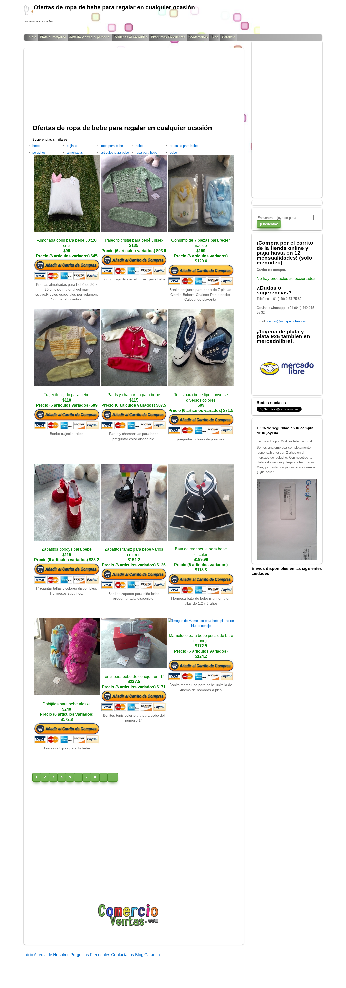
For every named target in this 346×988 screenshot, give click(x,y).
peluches (39, 152)
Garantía (228, 37)
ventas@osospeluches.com (287, 321)
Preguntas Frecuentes (168, 37)
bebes (36, 146)
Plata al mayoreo (53, 37)
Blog (215, 37)
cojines (72, 146)
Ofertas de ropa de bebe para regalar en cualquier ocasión (122, 128)
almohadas (75, 152)
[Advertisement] (133, 88)
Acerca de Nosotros (52, 955)
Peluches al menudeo (131, 37)
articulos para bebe (115, 152)
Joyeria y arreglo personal (89, 37)
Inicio (32, 37)
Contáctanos (198, 37)
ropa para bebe (112, 146)
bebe (139, 146)
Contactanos (123, 955)
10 (112, 777)
